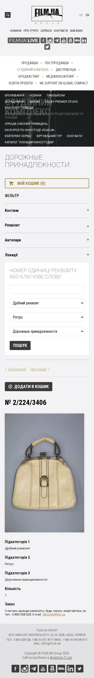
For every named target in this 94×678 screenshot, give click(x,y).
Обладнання (14, 101)
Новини (15, 30)
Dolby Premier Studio (61, 101)
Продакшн (29, 63)
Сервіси (46, 30)
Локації (11, 255)
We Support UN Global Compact (64, 83)
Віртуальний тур (49, 136)
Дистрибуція (66, 70)
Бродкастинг (29, 76)
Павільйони (56, 95)
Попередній (17, 369)
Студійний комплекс (33, 70)
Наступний (38, 369)
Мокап (35, 101)
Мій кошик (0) (31, 183)
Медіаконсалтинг (60, 76)
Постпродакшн (57, 63)
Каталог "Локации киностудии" (29, 142)
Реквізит (12, 225)
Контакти (61, 30)
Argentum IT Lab (61, 657)
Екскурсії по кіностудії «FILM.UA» (30, 130)
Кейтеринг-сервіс (18, 136)
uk (81, 15)
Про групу (31, 30)
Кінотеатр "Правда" (19, 107)
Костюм (12, 210)
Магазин (76, 30)
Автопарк (13, 240)
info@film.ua (50, 643)
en (87, 15)
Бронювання (14, 95)
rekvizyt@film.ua (53, 614)
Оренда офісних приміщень (26, 124)
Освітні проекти (21, 83)
